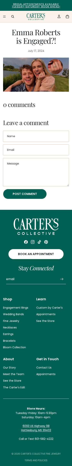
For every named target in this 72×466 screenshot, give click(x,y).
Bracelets (9, 341)
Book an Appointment (36, 254)
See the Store (45, 321)
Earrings (8, 334)
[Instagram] (32, 242)
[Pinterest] (46, 242)
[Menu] (4, 16)
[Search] (12, 16)
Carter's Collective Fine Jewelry (41, 453)
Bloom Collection (14, 347)
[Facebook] (26, 242)
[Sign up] (62, 279)
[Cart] (67, 16)
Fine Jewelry (11, 321)
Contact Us (43, 367)
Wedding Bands (13, 314)
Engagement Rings (15, 308)
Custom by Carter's (49, 308)
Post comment (25, 194)
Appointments (45, 314)
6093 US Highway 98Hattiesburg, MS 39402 (36, 428)
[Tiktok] (39, 242)
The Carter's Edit (14, 387)
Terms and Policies (36, 460)
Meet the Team (13, 374)
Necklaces (10, 327)
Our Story (9, 367)
